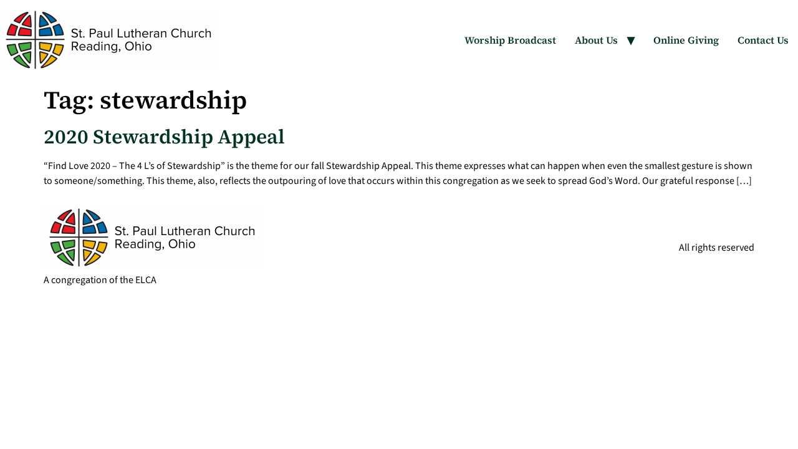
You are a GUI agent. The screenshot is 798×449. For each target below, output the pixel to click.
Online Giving (686, 40)
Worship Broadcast (510, 40)
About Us (596, 40)
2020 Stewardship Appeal (164, 136)
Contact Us (763, 40)
